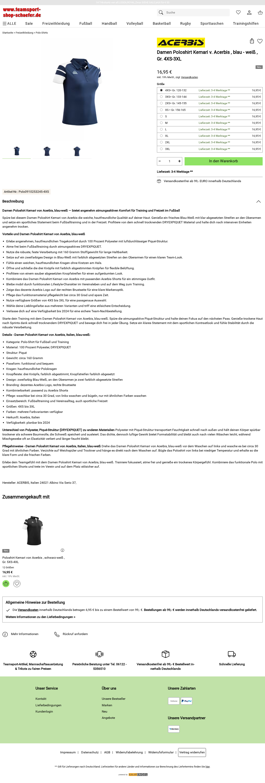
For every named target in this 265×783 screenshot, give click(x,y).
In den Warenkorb (223, 161)
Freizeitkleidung (24, 32)
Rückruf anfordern (75, 634)
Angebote (108, 718)
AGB (107, 752)
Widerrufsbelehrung (129, 752)
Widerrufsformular (161, 752)
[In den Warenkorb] (5, 583)
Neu (104, 711)
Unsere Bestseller (113, 699)
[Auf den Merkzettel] (260, 41)
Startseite (7, 32)
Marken (107, 705)
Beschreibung (13, 201)
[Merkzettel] (238, 12)
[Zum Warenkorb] (260, 12)
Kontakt (41, 699)
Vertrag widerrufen (192, 752)
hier (208, 766)
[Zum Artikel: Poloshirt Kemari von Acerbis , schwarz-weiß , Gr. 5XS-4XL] (34, 531)
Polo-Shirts (42, 32)
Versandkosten (189, 77)
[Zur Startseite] (22, 12)
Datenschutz (90, 752)
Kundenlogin (44, 711)
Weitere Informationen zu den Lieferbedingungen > (40, 617)
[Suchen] (162, 12)
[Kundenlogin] (249, 12)
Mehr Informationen (24, 634)
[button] (251, 41)
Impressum (68, 752)
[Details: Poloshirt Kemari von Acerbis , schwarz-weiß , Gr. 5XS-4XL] (6, 551)
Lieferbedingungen (48, 705)
